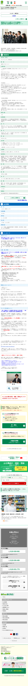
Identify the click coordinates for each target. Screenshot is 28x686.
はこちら (14, 458)
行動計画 (23, 638)
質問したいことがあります (11, 418)
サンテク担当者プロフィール (8, 630)
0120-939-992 (15, 551)
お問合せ (4, 628)
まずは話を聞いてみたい (10, 417)
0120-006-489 (15, 560)
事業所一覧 (5, 626)
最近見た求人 (5, 603)
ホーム (4, 596)
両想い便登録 (5, 616)
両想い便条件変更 (6, 617)
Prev (1, 509)
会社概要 (4, 624)
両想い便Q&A (5, 619)
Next (27, 509)
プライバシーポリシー (7, 638)
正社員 (14, 15)
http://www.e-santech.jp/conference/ (7, 346)
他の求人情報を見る (22, 200)
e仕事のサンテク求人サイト (6, 647)
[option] (14, 508)
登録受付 (4, 610)
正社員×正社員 (3, 648)
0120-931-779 (15, 569)
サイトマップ (14, 640)
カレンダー (20, 468)
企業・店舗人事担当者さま (5, 651)
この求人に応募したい (10, 420)
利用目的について (17, 638)
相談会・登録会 (5, 609)
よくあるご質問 (5, 605)
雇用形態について (6, 607)
